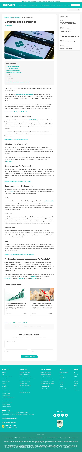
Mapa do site (4, 379)
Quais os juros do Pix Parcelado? (13, 70)
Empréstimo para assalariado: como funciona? (16, 139)
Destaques (24, 9)
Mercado (46, 9)
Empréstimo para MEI (24, 390)
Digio (8, 80)
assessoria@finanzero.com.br (9, 422)
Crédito (19, 9)
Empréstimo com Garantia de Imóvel (47, 379)
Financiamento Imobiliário (25, 387)
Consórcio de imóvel (6, 391)
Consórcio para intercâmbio (7, 402)
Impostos (40, 9)
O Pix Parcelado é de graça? (12, 68)
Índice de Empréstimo (6, 381)
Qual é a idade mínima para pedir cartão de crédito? (17, 181)
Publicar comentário (29, 356)
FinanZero (6, 17)
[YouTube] (66, 415)
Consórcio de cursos (6, 399)
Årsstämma (4, 383)
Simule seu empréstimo (24, 374)
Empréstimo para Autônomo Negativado (27, 379)
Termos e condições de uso (7, 376)
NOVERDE (76, 381)
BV (74, 372)
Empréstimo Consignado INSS (25, 385)
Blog (3, 9)
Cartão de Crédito (44, 388)
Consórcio (4, 388)
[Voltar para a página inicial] (8, 5)
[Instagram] (62, 415)
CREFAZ (75, 387)
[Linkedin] (58, 415)
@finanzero (7, 278)
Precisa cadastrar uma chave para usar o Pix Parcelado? (18, 82)
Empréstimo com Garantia (25, 381)
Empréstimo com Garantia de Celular (47, 383)
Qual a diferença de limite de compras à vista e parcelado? (19, 254)
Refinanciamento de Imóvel (46, 374)
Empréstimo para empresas (25, 392)
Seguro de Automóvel (64, 372)
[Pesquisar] (78, 10)
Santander (9, 76)
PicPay (8, 74)
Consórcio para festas (6, 404)
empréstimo (9, 161)
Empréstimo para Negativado (25, 376)
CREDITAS (76, 374)
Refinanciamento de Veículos (46, 372)
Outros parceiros (77, 390)
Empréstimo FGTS (23, 383)
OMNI (75, 379)
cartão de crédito (49, 201)
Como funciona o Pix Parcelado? (13, 66)
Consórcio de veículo (6, 393)
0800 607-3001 (10, 426)
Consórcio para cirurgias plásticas (8, 397)
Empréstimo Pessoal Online (25, 372)
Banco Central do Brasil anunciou (25, 94)
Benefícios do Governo (11, 9)
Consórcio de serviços (6, 395)
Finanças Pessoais (33, 9)
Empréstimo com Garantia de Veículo (47, 381)
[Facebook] (54, 415)
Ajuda (3, 374)
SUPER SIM (76, 383)
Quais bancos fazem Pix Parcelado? (14, 72)
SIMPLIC (75, 385)
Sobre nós (4, 372)
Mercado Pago (10, 78)
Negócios (52, 9)
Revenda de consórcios (6, 406)
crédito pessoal (33, 119)
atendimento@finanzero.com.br (10, 418)
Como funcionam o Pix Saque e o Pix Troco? (15, 112)
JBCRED (75, 376)
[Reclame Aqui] (60, 424)
